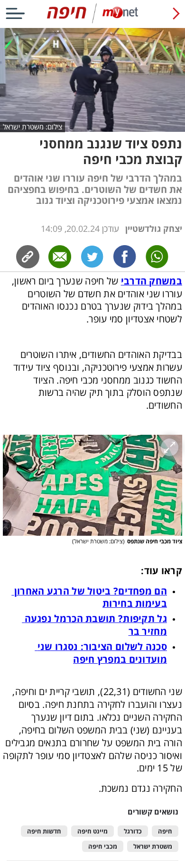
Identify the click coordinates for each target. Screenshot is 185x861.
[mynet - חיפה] (93, 21)
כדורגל (133, 831)
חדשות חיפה (44, 831)
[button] (92, 485)
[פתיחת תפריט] (15, 13)
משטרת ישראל (152, 846)
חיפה (165, 831)
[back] (176, 13)
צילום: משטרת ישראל (32, 126)
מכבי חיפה (102, 846)
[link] (125, 256)
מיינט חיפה (92, 831)
